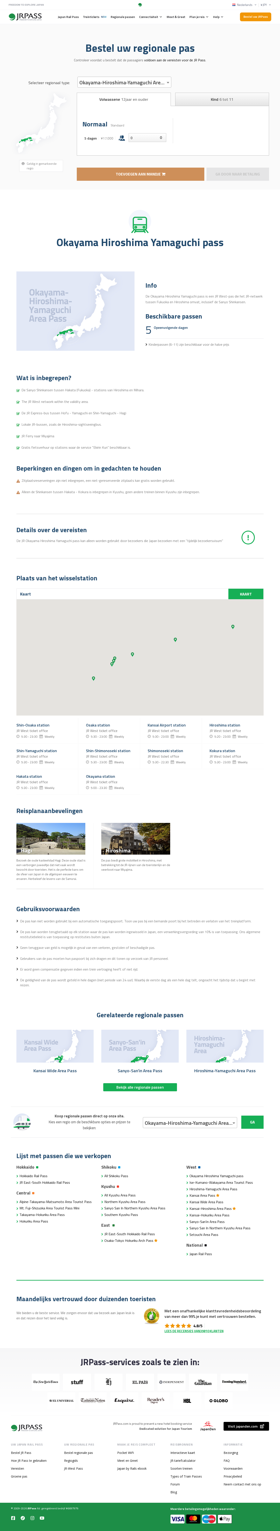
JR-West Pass (73, 1468)
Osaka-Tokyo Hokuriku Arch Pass (129, 1240)
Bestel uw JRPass (255, 16)
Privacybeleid (233, 1476)
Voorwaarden (233, 1468)
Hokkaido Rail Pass (33, 1176)
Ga (252, 1122)
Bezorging (231, 1453)
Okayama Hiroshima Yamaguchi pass (216, 1176)
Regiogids (71, 1460)
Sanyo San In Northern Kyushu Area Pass (134, 1208)
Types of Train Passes (186, 1476)
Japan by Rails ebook (132, 1468)
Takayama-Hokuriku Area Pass (42, 1214)
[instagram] (32, 1518)
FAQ (227, 1460)
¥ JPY (264, 5)
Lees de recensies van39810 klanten (194, 1331)
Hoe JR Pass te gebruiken (29, 1460)
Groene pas (19, 1476)
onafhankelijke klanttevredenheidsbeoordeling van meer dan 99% (212, 1313)
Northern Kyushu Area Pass (124, 1202)
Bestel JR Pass (21, 1453)
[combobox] (124, 82)
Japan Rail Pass (200, 1254)
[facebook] (13, 1518)
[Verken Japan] (27, 1428)
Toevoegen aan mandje (139, 174)
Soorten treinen (181, 1468)
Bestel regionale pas (78, 1453)
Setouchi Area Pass (203, 1234)
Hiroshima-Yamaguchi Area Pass (213, 1189)
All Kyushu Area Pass (120, 1195)
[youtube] (42, 1518)
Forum (175, 1484)
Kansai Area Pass (202, 1195)
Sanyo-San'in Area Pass (207, 1221)
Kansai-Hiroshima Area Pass (211, 1208)
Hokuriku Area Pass (33, 1221)
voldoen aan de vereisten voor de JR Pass (174, 60)
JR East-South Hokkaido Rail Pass (44, 1182)
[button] (175, 640)
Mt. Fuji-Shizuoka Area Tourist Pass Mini (49, 1208)
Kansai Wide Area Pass (206, 1202)
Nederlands (244, 5)
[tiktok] (23, 1518)
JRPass (32, 1508)
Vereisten (17, 1468)
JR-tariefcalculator (183, 1460)
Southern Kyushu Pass (121, 1214)
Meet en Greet (127, 1460)
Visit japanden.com (243, 1426)
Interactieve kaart (182, 1453)
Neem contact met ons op (242, 1484)
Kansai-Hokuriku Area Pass (209, 1215)
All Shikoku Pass (116, 1176)
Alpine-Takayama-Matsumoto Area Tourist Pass (55, 1202)
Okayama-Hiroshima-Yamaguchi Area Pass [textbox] (125, 82)
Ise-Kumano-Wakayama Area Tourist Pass (221, 1182)
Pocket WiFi (125, 1453)
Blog (173, 1492)
